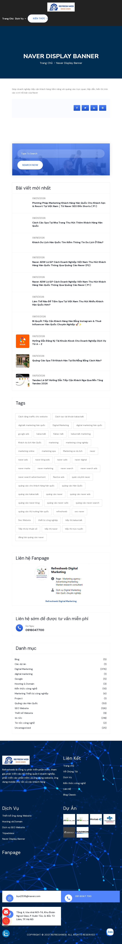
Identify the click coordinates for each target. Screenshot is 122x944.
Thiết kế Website (61, 713)
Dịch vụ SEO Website (13, 827)
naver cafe (62, 459)
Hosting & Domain (61, 683)
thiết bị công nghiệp (48, 520)
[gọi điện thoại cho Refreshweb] (6, 921)
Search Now (30, 165)
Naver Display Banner (13, 838)
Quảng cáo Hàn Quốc (61, 703)
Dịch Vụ (19, 18)
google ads (23, 434)
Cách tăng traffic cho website (33, 416)
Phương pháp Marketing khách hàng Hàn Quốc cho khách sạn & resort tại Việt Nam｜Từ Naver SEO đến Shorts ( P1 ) (68, 204)
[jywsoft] (69, 819)
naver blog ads (42, 459)
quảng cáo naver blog (29, 502)
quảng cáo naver (54, 494)
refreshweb (61, 511)
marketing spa (49, 451)
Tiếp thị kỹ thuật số (27, 528)
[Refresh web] (61, 7)
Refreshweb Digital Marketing (61, 601)
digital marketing (61, 674)
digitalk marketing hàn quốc (31, 425)
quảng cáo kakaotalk (28, 494)
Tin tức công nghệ (61, 722)
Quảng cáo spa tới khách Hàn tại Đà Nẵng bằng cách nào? (67, 360)
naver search (67, 468)
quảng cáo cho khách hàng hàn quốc (36, 485)
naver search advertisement (32, 477)
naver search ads (89, 468)
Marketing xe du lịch (72, 451)
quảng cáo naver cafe (57, 502)
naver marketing (45, 468)
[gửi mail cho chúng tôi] (6, 912)
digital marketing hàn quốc (89, 425)
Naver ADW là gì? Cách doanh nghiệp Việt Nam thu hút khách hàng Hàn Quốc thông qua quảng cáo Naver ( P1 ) (69, 283)
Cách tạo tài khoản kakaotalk (69, 416)
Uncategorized (61, 727)
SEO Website (61, 708)
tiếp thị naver (51, 528)
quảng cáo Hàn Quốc (72, 485)
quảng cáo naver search (87, 502)
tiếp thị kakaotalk (73, 520)
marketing (53, 442)
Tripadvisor (8, 833)
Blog (61, 659)
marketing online (26, 451)
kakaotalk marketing (81, 434)
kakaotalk (41, 434)
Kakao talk (58, 434)
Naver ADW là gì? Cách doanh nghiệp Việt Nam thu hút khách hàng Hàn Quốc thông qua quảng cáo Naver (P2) (69, 263)
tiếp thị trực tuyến (74, 528)
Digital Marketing (61, 425)
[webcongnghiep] (109, 819)
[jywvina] (83, 819)
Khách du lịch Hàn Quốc (29, 442)
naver (92, 451)
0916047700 (34, 630)
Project (61, 698)
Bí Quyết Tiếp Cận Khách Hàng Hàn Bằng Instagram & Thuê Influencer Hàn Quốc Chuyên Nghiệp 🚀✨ (66, 323)
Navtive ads (58, 477)
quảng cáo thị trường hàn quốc (33, 511)
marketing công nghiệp (77, 442)
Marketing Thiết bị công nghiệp (61, 693)
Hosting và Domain (12, 821)
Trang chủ (46, 63)
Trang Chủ (8, 18)
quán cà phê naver (81, 477)
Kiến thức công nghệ (61, 688)
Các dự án (61, 664)
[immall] (69, 832)
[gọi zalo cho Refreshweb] (6, 933)
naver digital (81, 459)
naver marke (24, 468)
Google (61, 678)
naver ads (23, 459)
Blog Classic (69, 794)
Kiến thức (39, 18)
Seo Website (24, 520)
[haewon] (83, 832)
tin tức (61, 718)
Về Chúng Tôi (70, 771)
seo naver (79, 511)
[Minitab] (96, 819)
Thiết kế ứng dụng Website (17, 815)
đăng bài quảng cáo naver (31, 537)
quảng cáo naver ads (80, 494)
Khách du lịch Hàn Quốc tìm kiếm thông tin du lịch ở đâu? (67, 242)
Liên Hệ (67, 789)
